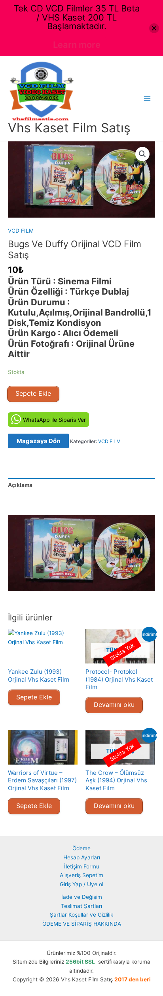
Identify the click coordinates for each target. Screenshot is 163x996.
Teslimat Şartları (81, 906)
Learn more (76, 44)
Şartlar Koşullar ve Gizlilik (81, 914)
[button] (142, 154)
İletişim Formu (81, 866)
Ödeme (81, 848)
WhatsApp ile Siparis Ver (54, 419)
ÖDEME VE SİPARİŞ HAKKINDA (81, 924)
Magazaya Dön (38, 441)
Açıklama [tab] (20, 485)
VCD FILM (21, 230)
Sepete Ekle (33, 393)
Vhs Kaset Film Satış (69, 127)
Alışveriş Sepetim (81, 875)
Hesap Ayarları (81, 857)
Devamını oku (114, 704)
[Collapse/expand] (154, 28)
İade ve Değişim (81, 897)
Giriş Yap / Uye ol (81, 884)
